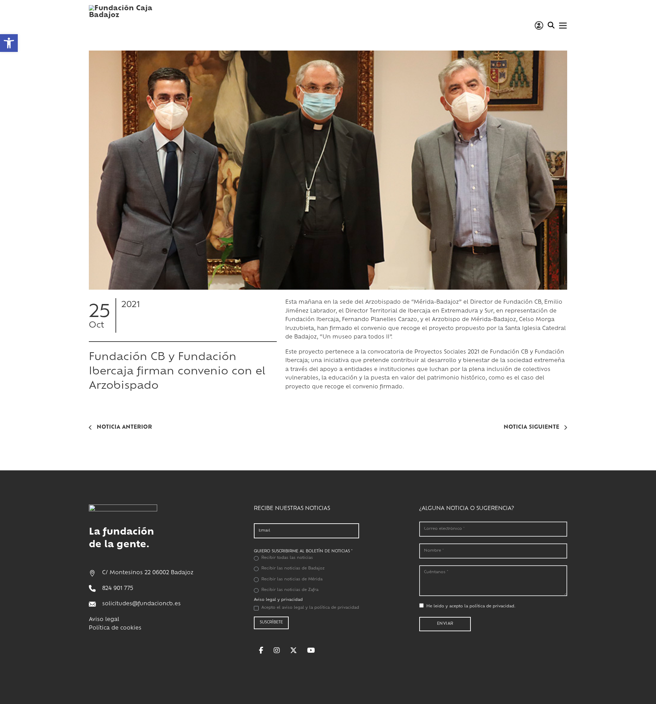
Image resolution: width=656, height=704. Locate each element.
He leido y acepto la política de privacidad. (471, 606)
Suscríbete (271, 622)
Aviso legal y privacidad (278, 600)
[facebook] (261, 650)
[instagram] (277, 650)
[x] (293, 650)
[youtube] (311, 650)
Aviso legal (104, 619)
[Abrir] (563, 25)
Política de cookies (115, 628)
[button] (9, 43)
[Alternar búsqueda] (551, 25)
